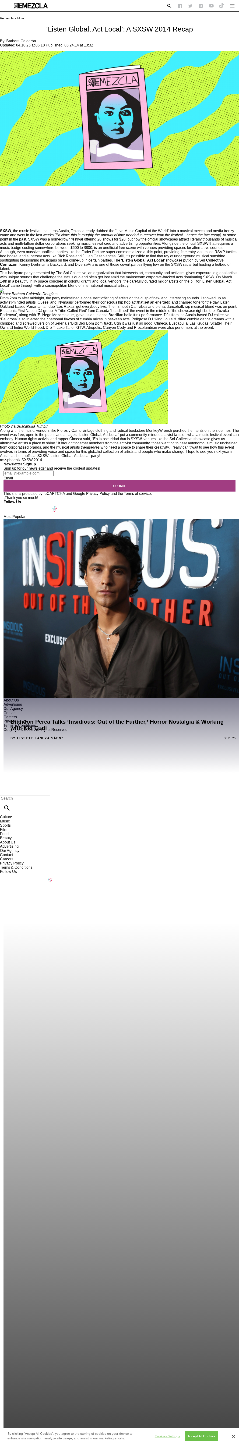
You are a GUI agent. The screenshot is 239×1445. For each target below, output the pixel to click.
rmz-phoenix (10, 460)
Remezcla (7, 18)
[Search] (169, 6)
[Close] (233, 1436)
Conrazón (9, 264)
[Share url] (5, 223)
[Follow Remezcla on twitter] (190, 6)
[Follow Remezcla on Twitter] (20, 506)
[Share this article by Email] (39, 199)
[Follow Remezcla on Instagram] (201, 6)
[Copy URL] (11, 213)
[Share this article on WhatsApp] (5, 199)
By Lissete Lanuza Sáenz (37, 738)
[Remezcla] (30, 5)
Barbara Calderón (21, 41)
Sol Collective (211, 260)
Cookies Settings (167, 1436)
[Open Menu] (232, 6)
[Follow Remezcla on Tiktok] (54, 506)
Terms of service (137, 494)
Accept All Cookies (201, 1436)
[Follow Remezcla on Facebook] (180, 6)
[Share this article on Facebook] (17, 199)
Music (21, 18)
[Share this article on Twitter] (28, 199)
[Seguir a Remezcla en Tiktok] (222, 6)
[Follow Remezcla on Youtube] (43, 506)
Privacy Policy (98, 494)
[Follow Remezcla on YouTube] (211, 6)
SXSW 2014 (31, 460)
